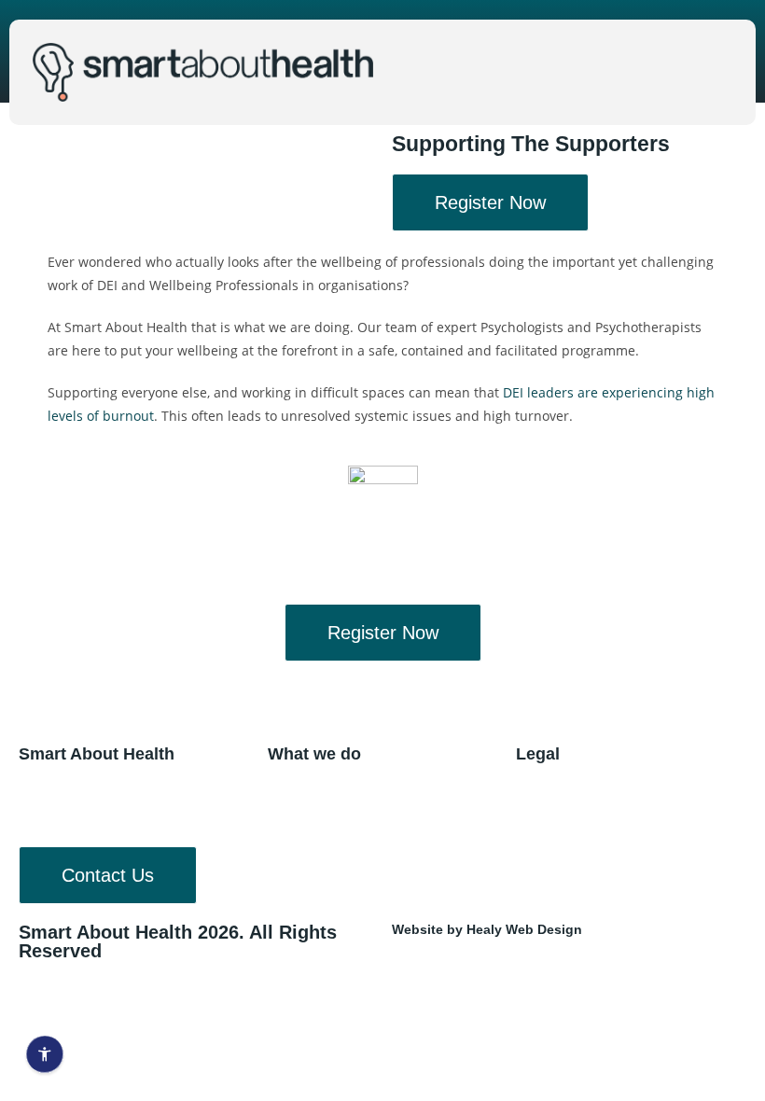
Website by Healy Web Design (487, 929)
